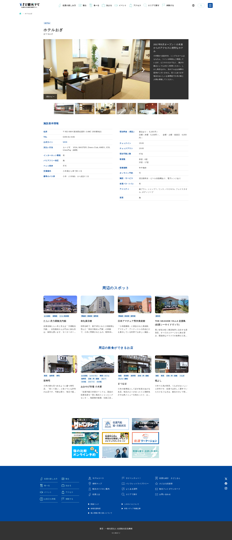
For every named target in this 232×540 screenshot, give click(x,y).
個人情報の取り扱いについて (101, 513)
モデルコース (98, 478)
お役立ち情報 (50, 499)
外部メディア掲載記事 (132, 508)
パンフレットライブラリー (137, 484)
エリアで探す (154, 5)
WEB (65, 142)
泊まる (109, 5)
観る (85, 5)
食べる (96, 5)
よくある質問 (131, 489)
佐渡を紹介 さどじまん (169, 478)
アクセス (137, 5)
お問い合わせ (165, 494)
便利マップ (97, 484)
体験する (170, 5)
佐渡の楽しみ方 (69, 5)
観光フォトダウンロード (169, 489)
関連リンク (95, 504)
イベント (123, 5)
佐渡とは (96, 494)
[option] (97, 69)
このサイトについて (131, 504)
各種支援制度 (96, 508)
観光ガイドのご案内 (101, 489)
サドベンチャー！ (133, 478)
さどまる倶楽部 (166, 484)
